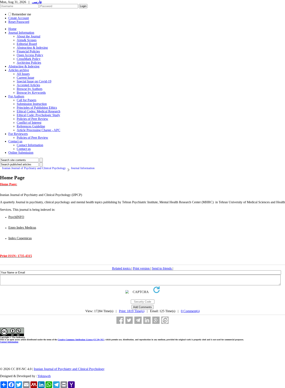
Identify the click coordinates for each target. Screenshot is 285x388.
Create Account (18, 18)
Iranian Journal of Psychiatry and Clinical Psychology (69, 369)
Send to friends (162, 268)
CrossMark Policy (28, 59)
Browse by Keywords (31, 92)
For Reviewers (18, 134)
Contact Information (30, 145)
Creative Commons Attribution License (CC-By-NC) (81, 339)
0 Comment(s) (190, 311)
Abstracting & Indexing (32, 47)
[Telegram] (138, 320)
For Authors (16, 96)
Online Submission (20, 152)
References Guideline (31, 126)
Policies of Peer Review (32, 119)
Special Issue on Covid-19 (34, 81)
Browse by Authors (29, 89)
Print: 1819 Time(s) (131, 311)
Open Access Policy (30, 55)
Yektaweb (44, 376)
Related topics (121, 268)
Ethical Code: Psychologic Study (38, 115)
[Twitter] (129, 320)
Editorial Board (27, 44)
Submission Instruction (32, 104)
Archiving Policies (29, 62)
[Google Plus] (156, 320)
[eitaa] (165, 320)
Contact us (15, 141)
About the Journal (28, 36)
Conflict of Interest (29, 122)
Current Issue (25, 77)
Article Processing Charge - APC (38, 130)
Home (12, 29)
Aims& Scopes (27, 40)
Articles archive (18, 70)
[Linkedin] (147, 320)
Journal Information (21, 32)
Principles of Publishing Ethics (37, 107)
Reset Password (18, 22)
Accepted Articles (28, 85)
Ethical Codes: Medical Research (38, 111)
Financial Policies (28, 51)
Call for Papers (26, 100)
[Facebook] (120, 320)
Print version (141, 268)
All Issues (23, 74)
